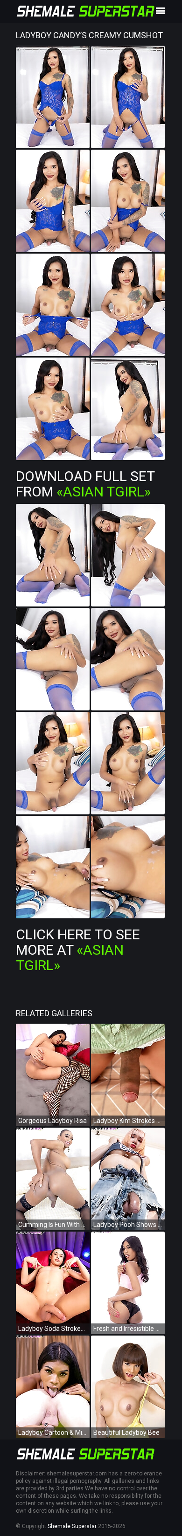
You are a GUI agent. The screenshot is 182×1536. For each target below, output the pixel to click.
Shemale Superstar (72, 1526)
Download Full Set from (85, 484)
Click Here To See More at (78, 949)
